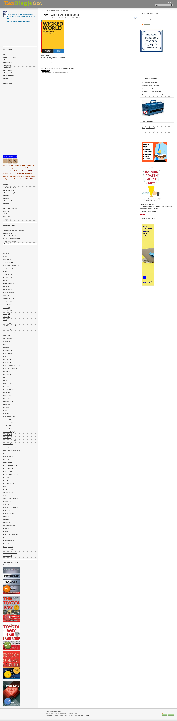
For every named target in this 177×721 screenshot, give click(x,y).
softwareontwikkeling (29, 176)
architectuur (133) (8, 268)
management (27, 171)
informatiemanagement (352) (11, 365)
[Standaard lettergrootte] (170, 2)
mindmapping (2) (8, 423)
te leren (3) (6, 528)
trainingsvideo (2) (8, 547)
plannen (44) (7, 459)
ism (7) (5, 377)
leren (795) (6, 398)
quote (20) (6, 477)
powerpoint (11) (7, 462)
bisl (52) (5, 280)
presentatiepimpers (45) (10, 465)
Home (42, 10)
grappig (29, 165)
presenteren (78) (8, 468)
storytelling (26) (7, 519)
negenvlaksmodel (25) (9, 441)
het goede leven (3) (8, 353)
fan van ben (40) (7, 329)
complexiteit (54, 68)
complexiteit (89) (8, 302)
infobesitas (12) (7, 362)
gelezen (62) (6, 335)
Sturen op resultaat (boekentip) (150, 85)
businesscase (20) (8, 292)
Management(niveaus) (148, 128)
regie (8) (5, 480)
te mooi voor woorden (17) (10, 534)
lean (30, 168)
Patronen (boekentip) (148, 89)
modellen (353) (7, 429)
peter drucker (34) (8, 453)
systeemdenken (63, 68)
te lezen (71, 68)
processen (13, 176)
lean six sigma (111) (8, 389)
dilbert (24, 165)
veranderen (29, 179)
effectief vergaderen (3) (9, 326)
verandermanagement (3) (10, 553)
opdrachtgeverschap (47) (10, 447)
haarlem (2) (6, 347)
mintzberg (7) (7, 426)
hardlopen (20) (7, 350)
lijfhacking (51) (7, 404)
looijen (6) (6, 410)
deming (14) (6, 314)
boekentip (47, 68)
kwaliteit (25, 168)
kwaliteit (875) (7, 383)
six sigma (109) (7, 504)
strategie (5, 179)
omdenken (21, 173)
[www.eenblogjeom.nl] (34, 4)
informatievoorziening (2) (10, 368)
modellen (5, 173)
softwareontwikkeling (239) (10, 507)
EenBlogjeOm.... (55, 711)
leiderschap (6, 171)
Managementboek (53, 62)
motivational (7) (7, 438)
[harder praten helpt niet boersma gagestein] (151, 202)
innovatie (19, 168)
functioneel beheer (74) (9, 332)
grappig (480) (7, 341)
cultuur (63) (6, 308)
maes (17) (6, 413)
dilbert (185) (6, 317)
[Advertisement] (65, 78)
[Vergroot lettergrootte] (168, 2)
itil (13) (5, 380)
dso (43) (5, 320)
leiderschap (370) (8, 395)
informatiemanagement (9, 168)
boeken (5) (6, 286)
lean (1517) (6, 386)
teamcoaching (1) (8, 538)
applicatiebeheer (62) (9, 262)
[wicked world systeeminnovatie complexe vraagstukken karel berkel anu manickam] (52, 52)
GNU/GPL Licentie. (84, 715)
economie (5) (7, 323)
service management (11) (10, 498)
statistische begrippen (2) (10, 513)
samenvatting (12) (8, 492)
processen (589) (7, 471)
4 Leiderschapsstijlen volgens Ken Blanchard (154, 134)
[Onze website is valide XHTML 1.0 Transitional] (171, 715)
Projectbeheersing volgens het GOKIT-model (154, 131)
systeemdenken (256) (9, 525)
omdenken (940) (8, 444)
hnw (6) (5, 356)
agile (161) (6, 256)
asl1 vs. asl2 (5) (7, 274)
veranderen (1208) (8, 550)
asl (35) (5, 271)
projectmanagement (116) (10, 474)
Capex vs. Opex (146, 125)
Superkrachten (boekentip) (149, 83)
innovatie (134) (7, 374)
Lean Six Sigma (50, 10)
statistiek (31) (7, 510)
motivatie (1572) (7, 435)
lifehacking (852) (8, 401)
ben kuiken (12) (7, 277)
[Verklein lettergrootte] (172, 2)
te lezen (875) (7, 531)
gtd (33, 165)
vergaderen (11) (7, 556)
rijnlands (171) (7, 486)
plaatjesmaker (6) (8, 456)
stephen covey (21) (8, 516)
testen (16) (6, 544)
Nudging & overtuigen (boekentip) (151, 92)
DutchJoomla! (49, 715)
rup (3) (5, 489)
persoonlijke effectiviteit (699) (11, 450)
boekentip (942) (7, 289)
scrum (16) (6, 495)
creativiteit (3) (7, 305)
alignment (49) (7, 259)
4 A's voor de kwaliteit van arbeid (151, 137)
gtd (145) (5, 344)
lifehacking (17, 171)
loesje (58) (6, 407)
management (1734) (9, 416)
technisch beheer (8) (9, 540)
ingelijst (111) (7, 371)
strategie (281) (7, 522)
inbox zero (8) (7, 359)
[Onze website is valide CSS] (164, 715)
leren (12, 171)
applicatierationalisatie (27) (11, 265)
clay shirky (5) (7, 295)
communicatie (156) (8, 299)
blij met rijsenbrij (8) (8, 283)
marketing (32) (7, 420)
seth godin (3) (7, 501)
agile (4, 165)
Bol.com (45, 62)
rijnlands (19, 176)
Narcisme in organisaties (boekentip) (152, 95)
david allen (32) (7, 311)
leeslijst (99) (6, 392)
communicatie (18, 165)
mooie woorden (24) (9, 432)
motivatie (12, 173)
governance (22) (8, 338)
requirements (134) (8, 483)
